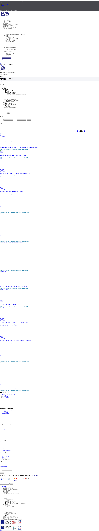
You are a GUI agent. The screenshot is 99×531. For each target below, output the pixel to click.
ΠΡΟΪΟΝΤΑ (4, 88)
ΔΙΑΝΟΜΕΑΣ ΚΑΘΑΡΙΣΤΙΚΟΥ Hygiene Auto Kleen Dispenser (15, 173)
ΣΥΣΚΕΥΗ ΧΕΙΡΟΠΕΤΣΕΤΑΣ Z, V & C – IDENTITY (13, 388)
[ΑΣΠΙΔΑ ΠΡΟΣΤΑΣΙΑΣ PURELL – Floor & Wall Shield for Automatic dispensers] (4, 142)
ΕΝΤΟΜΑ (5, 30)
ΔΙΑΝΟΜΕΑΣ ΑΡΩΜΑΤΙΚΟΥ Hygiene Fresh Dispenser (13, 155)
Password (3, 74)
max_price (15, 119)
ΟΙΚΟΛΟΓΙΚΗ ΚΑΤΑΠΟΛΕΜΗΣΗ (12, 38)
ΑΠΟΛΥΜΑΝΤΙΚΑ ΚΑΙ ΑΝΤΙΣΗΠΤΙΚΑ (11, 49)
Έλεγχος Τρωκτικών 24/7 (8, 18)
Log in (1, 76)
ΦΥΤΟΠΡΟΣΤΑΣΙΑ (9, 103)
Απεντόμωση (6, 22)
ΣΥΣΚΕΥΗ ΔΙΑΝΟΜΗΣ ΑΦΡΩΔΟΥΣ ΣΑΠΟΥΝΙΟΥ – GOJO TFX (15, 340)
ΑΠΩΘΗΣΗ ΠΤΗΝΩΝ (10, 41)
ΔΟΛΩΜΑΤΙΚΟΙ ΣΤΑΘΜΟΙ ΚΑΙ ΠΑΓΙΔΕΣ (13, 39)
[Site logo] (5, 15)
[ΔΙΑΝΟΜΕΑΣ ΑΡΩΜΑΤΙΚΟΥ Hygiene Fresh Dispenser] (1, 150)
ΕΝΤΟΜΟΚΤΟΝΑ (9, 90)
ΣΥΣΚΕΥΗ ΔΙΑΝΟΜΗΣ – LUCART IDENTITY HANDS (13, 286)
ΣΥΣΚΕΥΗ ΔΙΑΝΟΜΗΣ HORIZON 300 (9, 304)
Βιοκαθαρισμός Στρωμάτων (8, 25)
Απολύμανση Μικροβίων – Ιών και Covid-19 (11, 24)
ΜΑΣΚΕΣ (7, 46)
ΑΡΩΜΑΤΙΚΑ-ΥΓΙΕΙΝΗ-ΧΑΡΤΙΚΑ (10, 53)
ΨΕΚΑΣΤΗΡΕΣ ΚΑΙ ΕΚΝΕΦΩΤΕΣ (10, 47)
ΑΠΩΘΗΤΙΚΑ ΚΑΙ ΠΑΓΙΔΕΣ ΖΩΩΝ (12, 42)
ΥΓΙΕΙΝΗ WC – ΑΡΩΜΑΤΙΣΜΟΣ (10, 27)
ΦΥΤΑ (5, 43)
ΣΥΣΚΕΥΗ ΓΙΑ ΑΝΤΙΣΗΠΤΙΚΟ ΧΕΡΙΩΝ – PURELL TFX (13, 210)
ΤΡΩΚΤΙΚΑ (6, 35)
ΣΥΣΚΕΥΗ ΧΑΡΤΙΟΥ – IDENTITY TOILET (10, 359)
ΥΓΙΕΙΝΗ (7, 55)
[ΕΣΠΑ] (11, 522)
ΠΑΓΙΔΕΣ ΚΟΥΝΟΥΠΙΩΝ (10, 33)
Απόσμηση (6, 26)
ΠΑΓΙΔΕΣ (7, 36)
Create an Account (6, 70)
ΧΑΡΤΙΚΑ (7, 56)
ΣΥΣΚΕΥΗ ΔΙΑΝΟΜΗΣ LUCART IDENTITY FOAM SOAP (14, 322)
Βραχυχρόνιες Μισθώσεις (8, 21)
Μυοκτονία (6, 23)
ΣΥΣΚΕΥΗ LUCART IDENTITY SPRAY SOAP (11, 191)
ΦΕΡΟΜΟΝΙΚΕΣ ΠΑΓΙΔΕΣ (10, 32)
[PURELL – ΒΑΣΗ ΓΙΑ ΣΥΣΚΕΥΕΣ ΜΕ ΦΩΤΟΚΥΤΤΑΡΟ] (4, 133)
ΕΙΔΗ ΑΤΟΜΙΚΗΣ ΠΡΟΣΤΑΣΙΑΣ (10, 104)
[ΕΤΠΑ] (11, 527)
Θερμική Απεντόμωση (8, 28)
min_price (1, 119)
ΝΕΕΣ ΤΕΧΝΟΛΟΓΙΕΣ (8, 51)
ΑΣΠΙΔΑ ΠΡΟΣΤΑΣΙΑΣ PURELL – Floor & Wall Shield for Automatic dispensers (19, 147)
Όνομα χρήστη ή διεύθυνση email (7, 72)
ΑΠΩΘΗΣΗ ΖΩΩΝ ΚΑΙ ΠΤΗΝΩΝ (10, 40)
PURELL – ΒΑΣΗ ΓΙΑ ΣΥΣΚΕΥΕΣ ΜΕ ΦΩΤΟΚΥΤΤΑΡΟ (13, 139)
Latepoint (3, 87)
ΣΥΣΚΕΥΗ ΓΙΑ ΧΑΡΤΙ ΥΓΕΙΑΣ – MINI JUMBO (11, 268)
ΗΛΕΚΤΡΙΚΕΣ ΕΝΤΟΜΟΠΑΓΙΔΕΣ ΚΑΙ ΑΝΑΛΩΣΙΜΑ (15, 34)
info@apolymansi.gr (5, 2)
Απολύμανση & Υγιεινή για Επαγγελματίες (11, 19)
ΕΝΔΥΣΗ (7, 45)
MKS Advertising (34, 475)
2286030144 (15, 10)
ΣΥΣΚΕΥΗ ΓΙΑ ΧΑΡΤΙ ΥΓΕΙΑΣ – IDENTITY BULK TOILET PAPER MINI (18, 239)
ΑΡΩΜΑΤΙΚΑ (8, 54)
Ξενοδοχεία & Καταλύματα (8, 20)
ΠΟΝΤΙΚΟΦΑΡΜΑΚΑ (10, 37)
